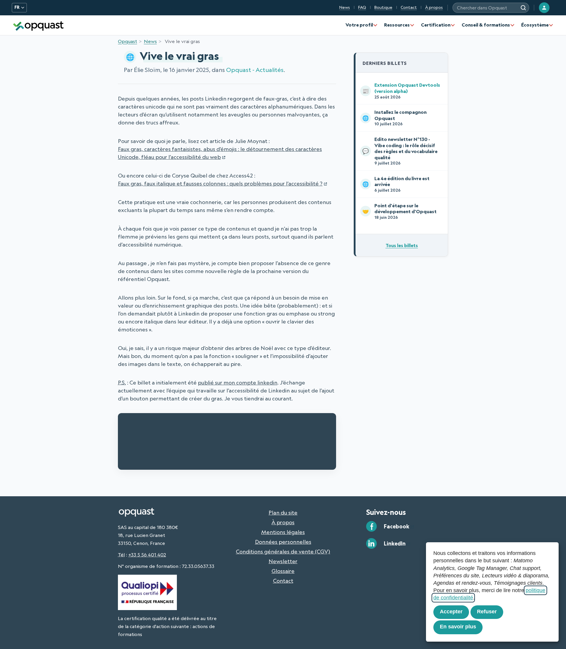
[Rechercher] (523, 7)
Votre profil (359, 25)
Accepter (451, 612)
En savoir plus (458, 627)
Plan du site (283, 512)
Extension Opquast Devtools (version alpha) (401, 90)
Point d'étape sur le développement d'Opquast (399, 211)
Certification (435, 25)
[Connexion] (544, 7)
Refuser (487, 612)
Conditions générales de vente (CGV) (283, 551)
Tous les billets (402, 245)
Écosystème (535, 25)
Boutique (383, 7)
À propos (434, 7)
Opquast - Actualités (255, 69)
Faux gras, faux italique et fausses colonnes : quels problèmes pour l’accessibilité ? (220, 183)
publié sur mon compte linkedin (237, 382)
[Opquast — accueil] (38, 25)
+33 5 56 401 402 (147, 555)
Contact (409, 7)
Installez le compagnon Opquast (394, 117)
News (344, 7)
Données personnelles (283, 541)
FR (16, 7)
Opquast (127, 41)
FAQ (362, 7)
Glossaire (283, 570)
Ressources (397, 25)
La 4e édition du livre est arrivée (396, 184)
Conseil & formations (486, 25)
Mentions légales (283, 531)
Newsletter (283, 561)
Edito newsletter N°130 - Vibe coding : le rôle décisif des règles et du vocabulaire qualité (399, 150)
